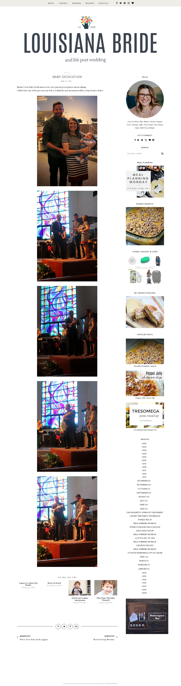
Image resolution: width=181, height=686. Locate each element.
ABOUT (51, 3)
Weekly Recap (145, 520)
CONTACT (63, 3)
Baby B (67, 73)
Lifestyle (103, 3)
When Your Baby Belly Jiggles (145, 527)
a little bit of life (145, 538)
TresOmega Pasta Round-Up (145, 430)
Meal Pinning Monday (144, 523)
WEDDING (76, 3)
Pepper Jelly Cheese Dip (145, 398)
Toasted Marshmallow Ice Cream (145, 553)
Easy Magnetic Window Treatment (145, 513)
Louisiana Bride (84, 683)
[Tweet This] (64, 626)
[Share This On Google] (76, 626)
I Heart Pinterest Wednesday (145, 516)
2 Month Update (144, 546)
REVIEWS (90, 3)
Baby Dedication (145, 531)
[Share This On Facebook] (58, 626)
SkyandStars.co (111, 683)
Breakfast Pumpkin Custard (145, 366)
